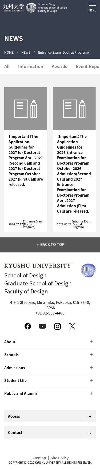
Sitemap (38, 457)
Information (30, 66)
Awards (59, 66)
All (7, 66)
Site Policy (60, 457)
